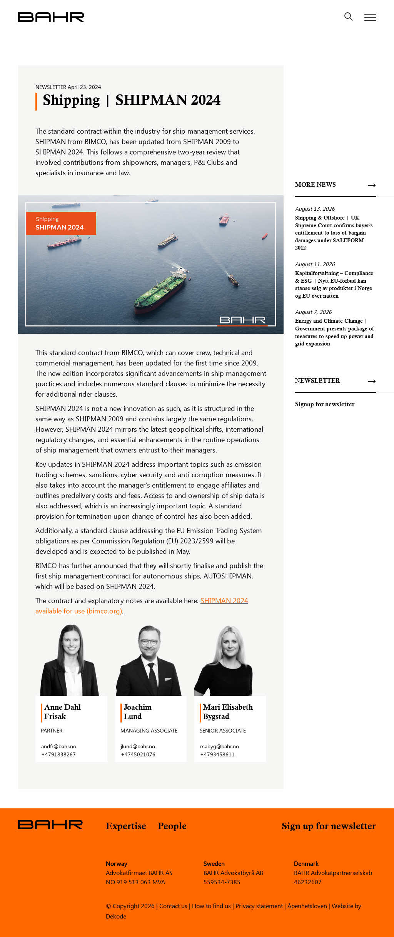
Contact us (173, 905)
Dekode (116, 916)
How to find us (211, 905)
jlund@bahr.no (138, 746)
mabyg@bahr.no (219, 746)
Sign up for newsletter (329, 827)
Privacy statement (259, 905)
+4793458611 (217, 754)
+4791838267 (58, 754)
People (172, 827)
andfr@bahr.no (58, 746)
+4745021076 (138, 754)
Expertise (126, 827)
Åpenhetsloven (307, 905)
